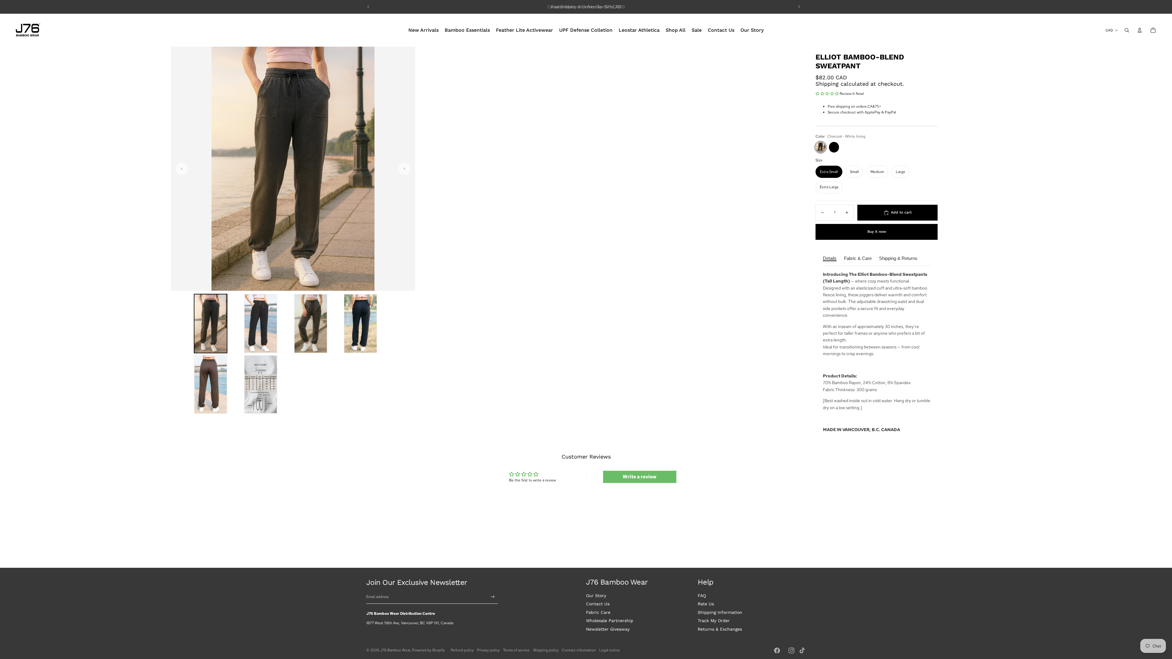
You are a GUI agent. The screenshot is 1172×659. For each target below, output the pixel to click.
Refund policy (462, 650)
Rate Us (706, 603)
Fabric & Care (858, 258)
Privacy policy (488, 650)
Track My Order (714, 620)
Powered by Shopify (428, 650)
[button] (210, 323)
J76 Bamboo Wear (395, 650)
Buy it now (876, 231)
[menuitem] (423, 30)
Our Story (596, 595)
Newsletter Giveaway (608, 629)
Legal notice (609, 650)
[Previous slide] (368, 6)
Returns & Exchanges (720, 629)
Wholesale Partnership (609, 620)
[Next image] (404, 169)
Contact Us (598, 603)
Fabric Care (598, 612)
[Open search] (1127, 30)
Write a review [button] (640, 477)
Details (830, 258)
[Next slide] (799, 6)
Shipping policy (546, 650)
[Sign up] (492, 597)
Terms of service (516, 650)
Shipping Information (720, 612)
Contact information (579, 650)
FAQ (702, 595)
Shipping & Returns (898, 258)
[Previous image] (181, 169)
